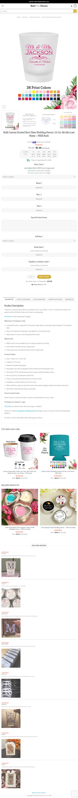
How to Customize (23, 299)
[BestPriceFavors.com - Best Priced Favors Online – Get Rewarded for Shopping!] (39, 6)
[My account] (72, 6)
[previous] (5, 65)
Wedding (25, 17)
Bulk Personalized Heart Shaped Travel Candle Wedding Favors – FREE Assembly (19, 528)
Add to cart (44, 277)
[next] (72, 65)
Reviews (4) (69, 299)
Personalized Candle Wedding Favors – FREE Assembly (58, 527)
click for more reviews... (39, 793)
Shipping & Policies (55, 299)
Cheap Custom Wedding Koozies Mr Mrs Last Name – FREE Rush (58, 472)
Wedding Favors (34, 17)
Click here (31, 171)
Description (9, 299)
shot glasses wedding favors (26, 411)
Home (18, 17)
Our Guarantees (39, 299)
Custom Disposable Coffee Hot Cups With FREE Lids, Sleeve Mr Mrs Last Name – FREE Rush (19, 472)
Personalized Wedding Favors (51, 17)
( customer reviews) (39, 145)
